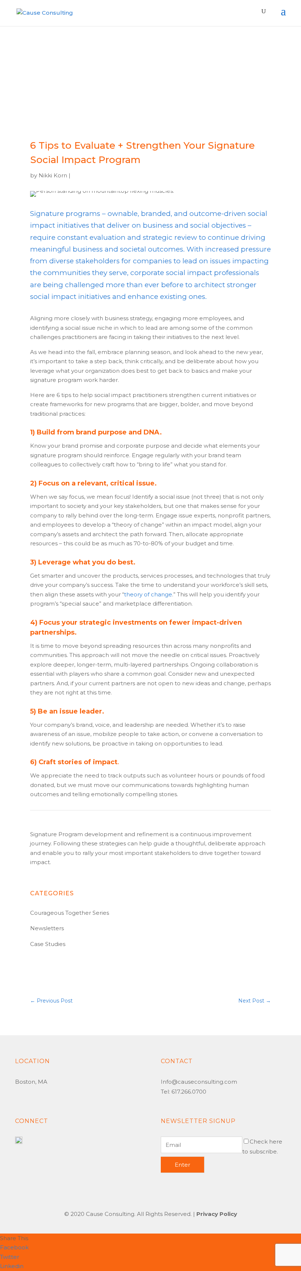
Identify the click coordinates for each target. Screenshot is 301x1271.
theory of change (148, 594)
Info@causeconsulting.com (199, 1081)
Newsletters (47, 928)
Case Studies (47, 943)
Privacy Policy (216, 1213)
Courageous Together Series (69, 912)
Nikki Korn (53, 175)
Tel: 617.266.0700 (183, 1091)
